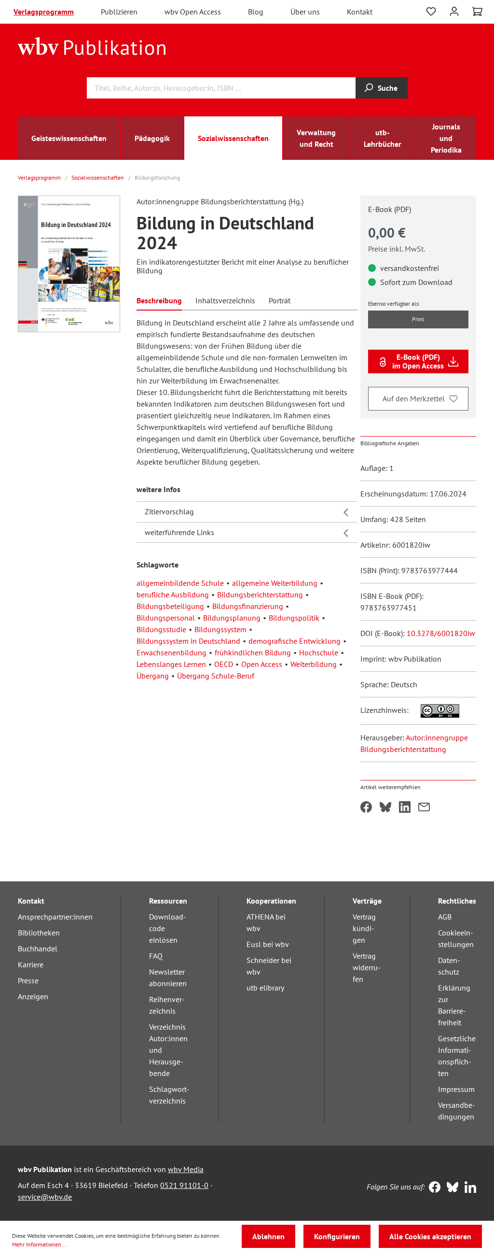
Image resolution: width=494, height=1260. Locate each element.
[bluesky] (450, 1188)
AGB (445, 916)
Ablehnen (268, 1236)
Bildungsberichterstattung (260, 594)
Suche (388, 88)
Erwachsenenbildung (171, 652)
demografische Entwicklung (294, 641)
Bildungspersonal (166, 618)
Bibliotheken (39, 932)
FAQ (156, 956)
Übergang (153, 675)
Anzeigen (33, 996)
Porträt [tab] (279, 300)
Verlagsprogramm (44, 11)
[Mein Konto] (454, 10)
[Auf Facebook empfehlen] (366, 808)
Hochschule (318, 652)
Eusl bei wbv (268, 944)
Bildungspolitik (294, 618)
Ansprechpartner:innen (55, 916)
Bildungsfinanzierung (247, 606)
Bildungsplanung (232, 618)
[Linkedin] (468, 1188)
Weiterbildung (313, 664)
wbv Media (186, 1169)
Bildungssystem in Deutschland (188, 641)
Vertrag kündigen (364, 928)
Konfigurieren (337, 1236)
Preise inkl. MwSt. (396, 249)
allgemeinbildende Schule (180, 583)
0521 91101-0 (184, 1185)
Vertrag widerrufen (367, 967)
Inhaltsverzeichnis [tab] (225, 300)
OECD (223, 664)
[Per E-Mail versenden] (424, 808)
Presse (28, 980)
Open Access (261, 664)
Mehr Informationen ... (40, 1244)
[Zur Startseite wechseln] (92, 45)
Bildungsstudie (161, 629)
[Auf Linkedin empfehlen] (405, 808)
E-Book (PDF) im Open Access (418, 361)
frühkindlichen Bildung (253, 652)
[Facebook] (432, 1188)
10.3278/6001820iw (441, 633)
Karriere (30, 964)
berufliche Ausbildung (173, 594)
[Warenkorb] (477, 11)
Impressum (456, 1089)
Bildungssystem (220, 629)
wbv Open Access (193, 11)
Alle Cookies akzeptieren (430, 1236)
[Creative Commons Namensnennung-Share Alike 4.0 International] (435, 710)
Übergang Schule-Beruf (215, 675)
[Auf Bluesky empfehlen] (385, 808)
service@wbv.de (45, 1197)
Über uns (305, 11)
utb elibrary (265, 987)
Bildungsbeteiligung (170, 606)
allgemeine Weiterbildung (274, 583)
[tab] (159, 300)
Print (418, 319)
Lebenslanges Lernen (171, 664)
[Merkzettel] (431, 11)
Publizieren (119, 11)
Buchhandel (37, 948)
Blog (255, 11)
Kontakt (359, 11)
